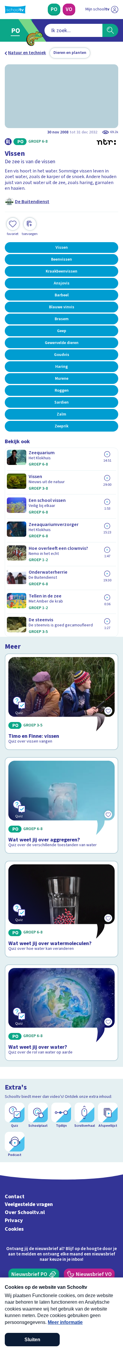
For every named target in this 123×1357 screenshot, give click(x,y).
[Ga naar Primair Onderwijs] (17, 30)
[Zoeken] (110, 30)
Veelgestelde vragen (29, 1204)
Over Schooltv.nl (25, 1212)
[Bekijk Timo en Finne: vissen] (61, 701)
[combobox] (73, 30)
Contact (14, 1196)
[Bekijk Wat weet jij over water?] (61, 1012)
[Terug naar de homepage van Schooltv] (15, 9)
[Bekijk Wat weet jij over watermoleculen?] (61, 909)
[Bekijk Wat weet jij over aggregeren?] (61, 805)
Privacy (14, 1220)
